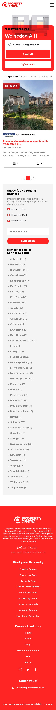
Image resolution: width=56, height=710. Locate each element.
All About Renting (28, 610)
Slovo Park (17, 433)
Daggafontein (20, 281)
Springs (17, 438)
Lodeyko (17, 351)
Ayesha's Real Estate (26, 135)
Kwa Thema (18, 335)
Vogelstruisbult (20, 471)
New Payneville (21, 362)
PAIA (28, 656)
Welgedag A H (19, 482)
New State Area (21, 368)
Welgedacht (19, 476)
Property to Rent (28, 575)
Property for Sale (28, 569)
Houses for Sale (18, 209)
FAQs (28, 644)
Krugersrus (18, 329)
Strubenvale (19, 449)
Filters (30, 64)
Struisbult (17, 455)
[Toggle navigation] (52, 5)
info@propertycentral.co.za (30, 687)
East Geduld (18, 297)
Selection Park (21, 427)
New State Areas (21, 373)
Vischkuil (17, 465)
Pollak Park (18, 400)
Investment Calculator (28, 616)
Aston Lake (18, 259)
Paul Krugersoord (22, 378)
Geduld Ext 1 (18, 313)
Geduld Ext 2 (19, 319)
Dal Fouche (18, 286)
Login (28, 639)
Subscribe (28, 241)
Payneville (17, 384)
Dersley (17, 291)
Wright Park (18, 487)
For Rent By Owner (28, 598)
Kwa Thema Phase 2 (23, 340)
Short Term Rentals (28, 604)
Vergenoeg (18, 460)
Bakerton (18, 264)
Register (28, 633)
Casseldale (18, 275)
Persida (16, 389)
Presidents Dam (21, 406)
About (28, 662)
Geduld (16, 308)
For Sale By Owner (28, 592)
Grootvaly (17, 324)
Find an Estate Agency (28, 587)
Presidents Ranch (21, 411)
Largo (15, 346)
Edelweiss (18, 302)
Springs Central (21, 444)
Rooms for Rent (19, 221)
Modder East (19, 357)
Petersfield (19, 395)
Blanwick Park (19, 270)
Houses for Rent (19, 215)
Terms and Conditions (28, 650)
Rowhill (15, 417)
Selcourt (17, 422)
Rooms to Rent (28, 581)
